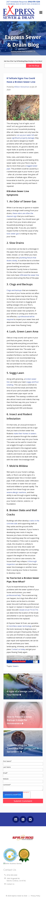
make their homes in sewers (25, 433)
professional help (14, 595)
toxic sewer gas (13, 233)
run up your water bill (25, 135)
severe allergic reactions (16, 492)
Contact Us (10, 884)
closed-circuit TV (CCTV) (28, 610)
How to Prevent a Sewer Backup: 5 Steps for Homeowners (19, 720)
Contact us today (18, 649)
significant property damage (23, 138)
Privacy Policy (35, 896)
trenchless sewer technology (20, 626)
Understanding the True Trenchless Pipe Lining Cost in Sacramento (23, 748)
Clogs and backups (14, 290)
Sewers (16, 666)
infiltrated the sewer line (29, 275)
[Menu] (41, 12)
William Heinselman (21, 87)
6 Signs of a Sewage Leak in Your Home (21, 693)
